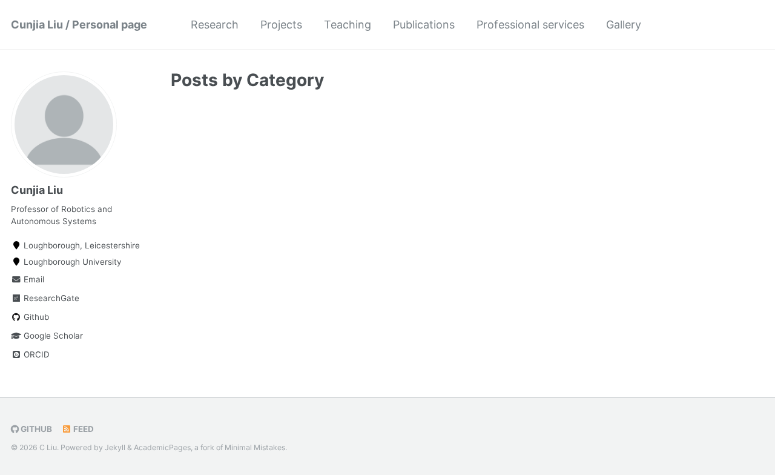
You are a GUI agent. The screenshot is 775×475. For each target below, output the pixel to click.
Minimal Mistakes (255, 447)
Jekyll (115, 447)
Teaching (347, 24)
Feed (82, 429)
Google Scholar (52, 335)
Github (35, 317)
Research (215, 24)
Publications (424, 24)
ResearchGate (50, 298)
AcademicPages (162, 447)
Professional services (530, 24)
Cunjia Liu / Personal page (79, 24)
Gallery (623, 24)
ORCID (35, 354)
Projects (281, 24)
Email (32, 279)
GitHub (35, 429)
